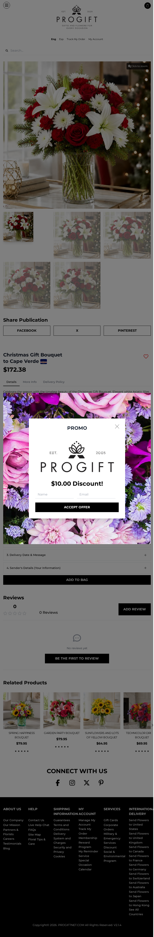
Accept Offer (77, 507)
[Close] (117, 426)
